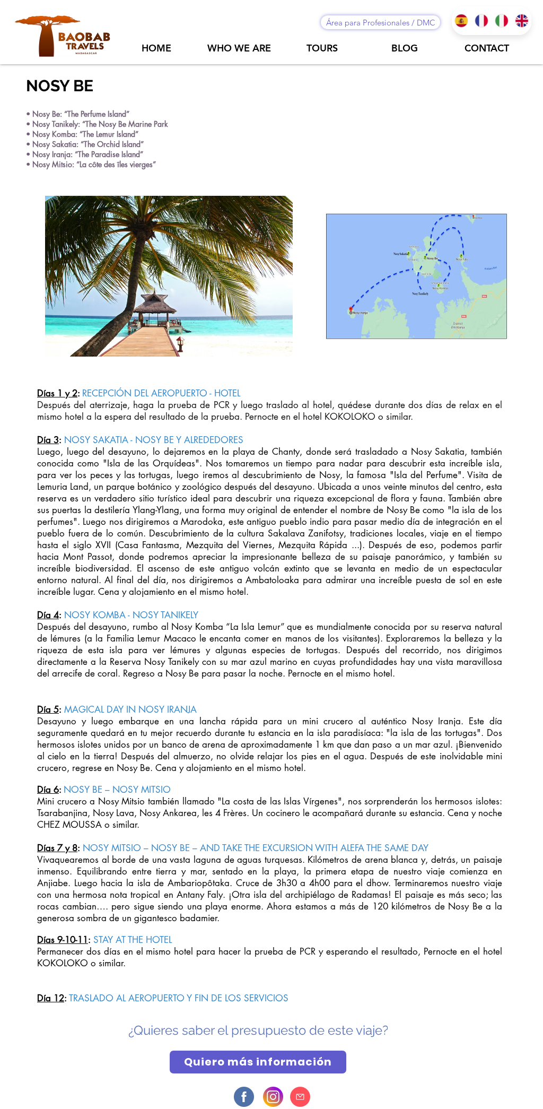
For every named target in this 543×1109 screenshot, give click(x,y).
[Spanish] (461, 20)
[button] (169, 276)
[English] (521, 20)
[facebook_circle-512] (244, 1097)
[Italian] (502, 20)
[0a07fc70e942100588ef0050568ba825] (273, 1097)
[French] (481, 20)
